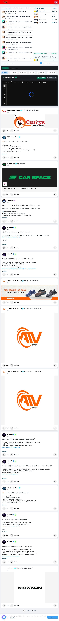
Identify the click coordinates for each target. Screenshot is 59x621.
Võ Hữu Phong (42, 14)
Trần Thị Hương (42, 11)
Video (32, 72)
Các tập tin (52, 72)
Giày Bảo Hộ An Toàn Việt (14, 280)
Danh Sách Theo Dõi (51, 77)
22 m (8, 165)
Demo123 (41, 60)
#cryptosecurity (32, 268)
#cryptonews (14, 237)
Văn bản (14, 72)
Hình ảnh (24, 72)
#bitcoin (25, 268)
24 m (8, 229)
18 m (8, 138)
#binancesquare (6, 237)
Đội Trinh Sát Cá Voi (12, 137)
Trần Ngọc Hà (42, 16)
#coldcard (20, 268)
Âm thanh (41, 72)
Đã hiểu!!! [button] (51, 617)
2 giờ (8, 543)
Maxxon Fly (10, 568)
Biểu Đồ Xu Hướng (41, 77)
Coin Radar (10, 200)
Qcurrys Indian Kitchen (13, 110)
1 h (7, 282)
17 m (8, 112)
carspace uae (11, 163)
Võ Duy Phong (42, 19)
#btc (19, 526)
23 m (8, 202)
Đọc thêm (4, 154)
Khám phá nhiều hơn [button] (12, 618)
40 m (8, 256)
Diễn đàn (12, 63)
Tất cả (5, 72)
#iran (19, 237)
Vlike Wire (10, 227)
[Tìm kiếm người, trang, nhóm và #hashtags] (56, 2)
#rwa (19, 447)
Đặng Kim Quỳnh (43, 22)
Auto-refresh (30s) (46, 63)
